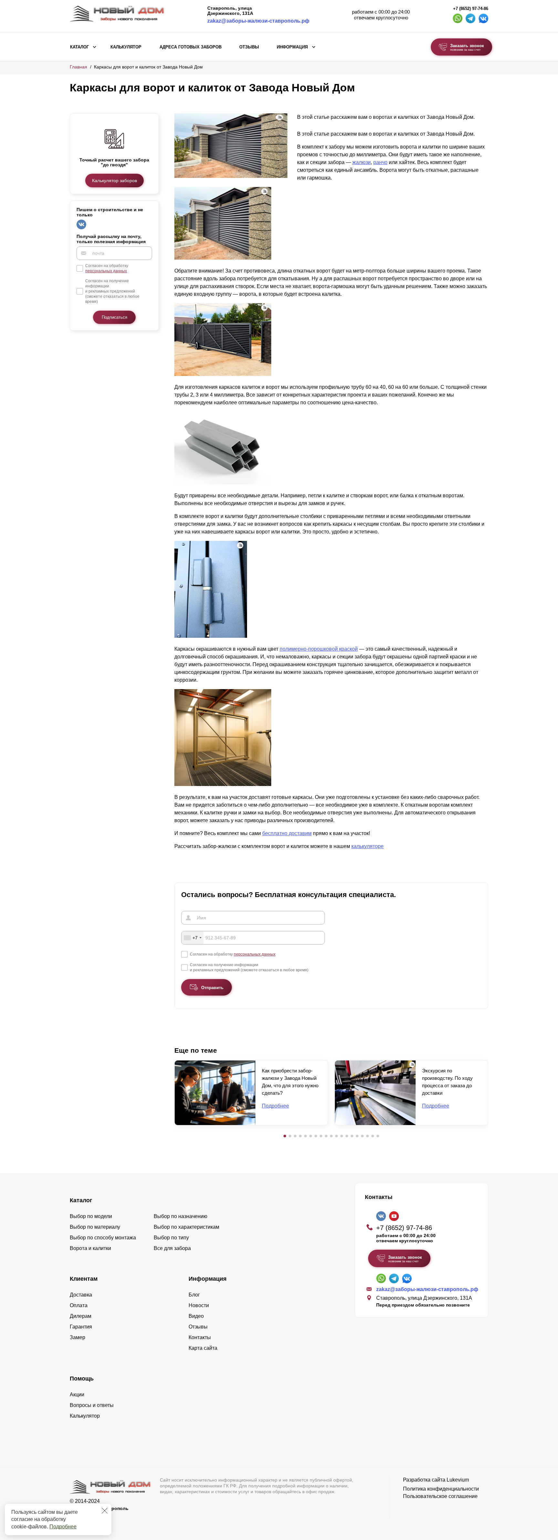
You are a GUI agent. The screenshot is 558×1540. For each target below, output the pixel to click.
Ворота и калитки (90, 1248)
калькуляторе (367, 846)
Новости (199, 1305)
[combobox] (192, 937)
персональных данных (106, 271)
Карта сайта (203, 1348)
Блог (194, 1294)
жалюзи (361, 162)
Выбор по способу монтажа (103, 1237)
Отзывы (249, 47)
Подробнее (63, 1526)
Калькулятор (125, 47)
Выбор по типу (171, 1237)
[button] (285, 1136)
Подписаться (114, 317)
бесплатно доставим (287, 833)
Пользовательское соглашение (440, 1496)
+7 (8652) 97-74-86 (470, 8)
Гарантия (81, 1326)
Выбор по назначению (180, 1216)
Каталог (79, 47)
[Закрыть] (104, 1510)
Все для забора (172, 1248)
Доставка (81, 1294)
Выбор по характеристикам (186, 1227)
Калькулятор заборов (114, 180)
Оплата (79, 1305)
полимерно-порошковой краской (319, 649)
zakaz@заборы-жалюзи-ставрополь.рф (258, 21)
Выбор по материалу (95, 1227)
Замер (77, 1337)
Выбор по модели (91, 1216)
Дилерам (80, 1316)
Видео (196, 1316)
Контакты (200, 1337)
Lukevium (458, 1480)
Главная (78, 66)
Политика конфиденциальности (441, 1489)
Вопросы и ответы (92, 1405)
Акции (77, 1394)
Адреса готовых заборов (191, 47)
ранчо (380, 162)
